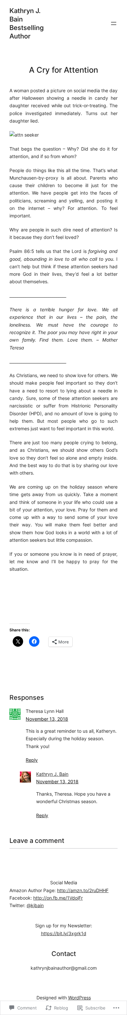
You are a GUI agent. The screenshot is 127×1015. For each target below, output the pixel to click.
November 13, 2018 (47, 719)
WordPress (79, 997)
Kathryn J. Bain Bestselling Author (26, 23)
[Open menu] (114, 23)
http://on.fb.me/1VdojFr (58, 898)
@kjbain (35, 905)
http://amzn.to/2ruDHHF (82, 890)
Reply (32, 760)
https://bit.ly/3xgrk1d (63, 933)
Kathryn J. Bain (52, 774)
